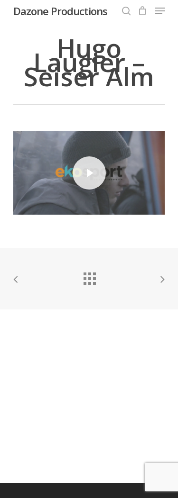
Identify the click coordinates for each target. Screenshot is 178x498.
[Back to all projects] (89, 276)
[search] (126, 11)
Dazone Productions (60, 11)
